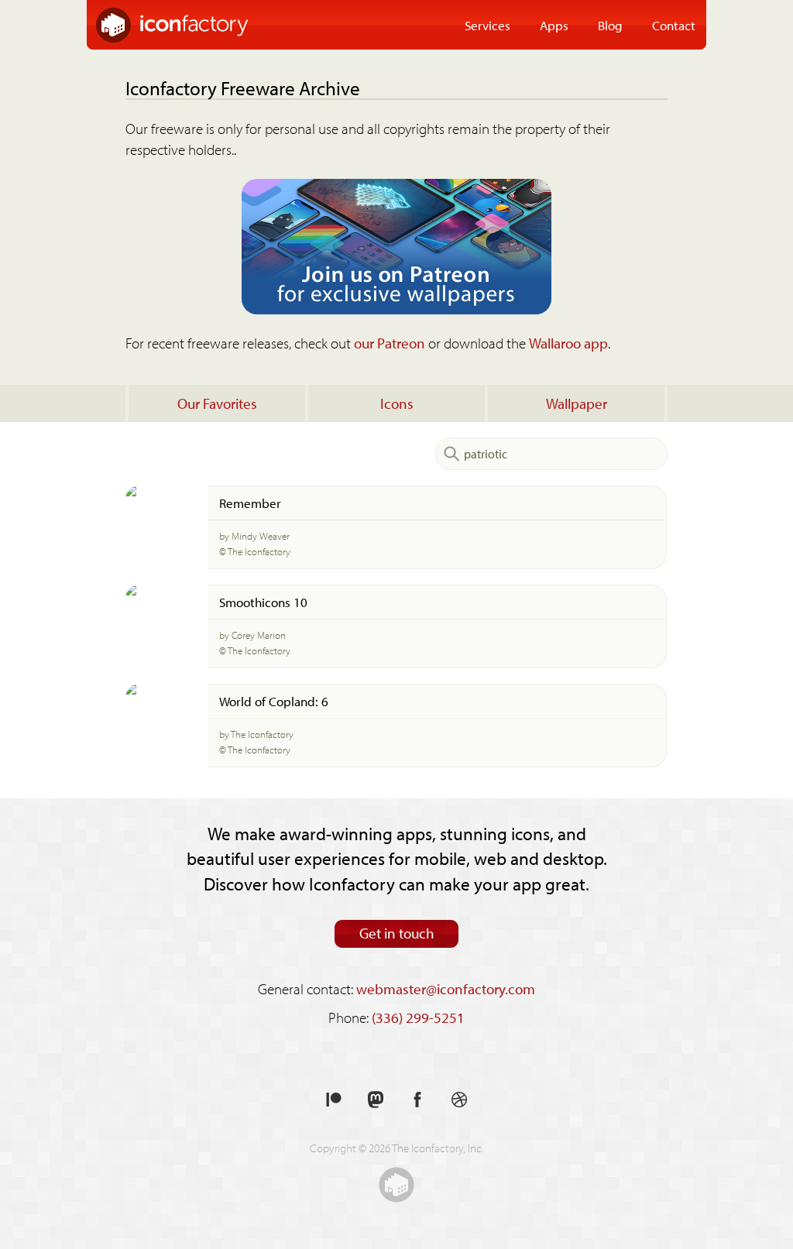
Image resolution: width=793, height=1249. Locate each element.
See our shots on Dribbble (459, 1100)
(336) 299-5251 (418, 1017)
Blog (610, 24)
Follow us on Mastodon (375, 1100)
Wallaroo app (568, 343)
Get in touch (396, 933)
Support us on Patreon (333, 1100)
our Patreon (389, 343)
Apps (554, 24)
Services (487, 24)
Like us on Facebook (417, 1100)
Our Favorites (217, 403)
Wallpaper (576, 403)
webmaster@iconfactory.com (445, 989)
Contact (673, 24)
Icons (397, 403)
